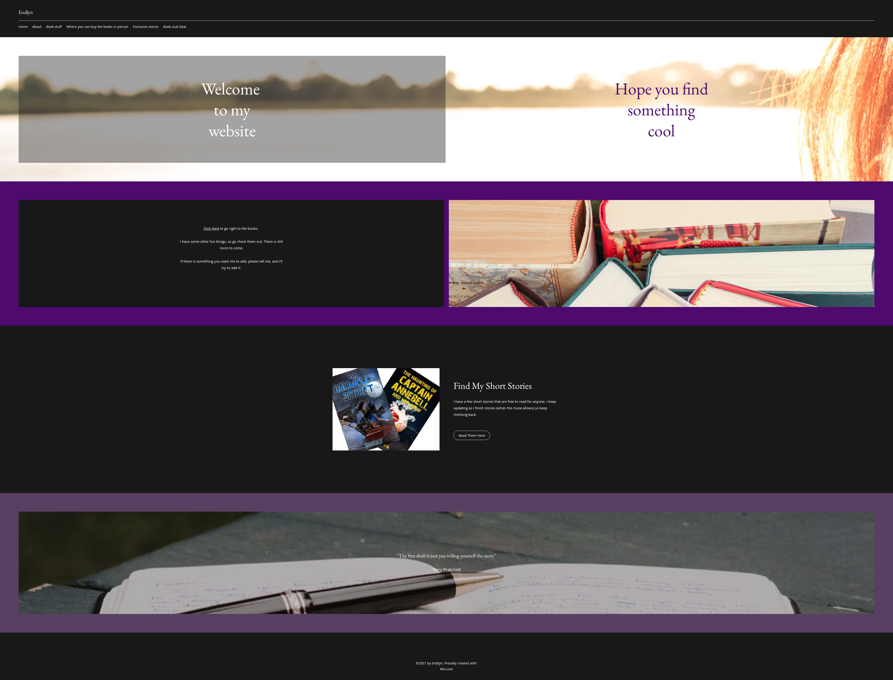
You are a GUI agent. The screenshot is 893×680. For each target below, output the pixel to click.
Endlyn (26, 12)
